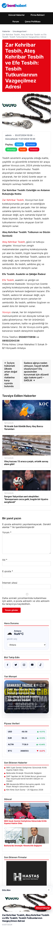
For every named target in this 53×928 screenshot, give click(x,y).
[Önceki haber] (37, 684)
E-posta (7, 571)
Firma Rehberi (38, 15)
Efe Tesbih (8, 280)
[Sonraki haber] (44, 684)
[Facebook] (7, 665)
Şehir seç (12, 639)
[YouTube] (32, 665)
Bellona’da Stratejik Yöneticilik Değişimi (24, 773)
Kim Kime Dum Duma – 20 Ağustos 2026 (24, 790)
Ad (4, 559)
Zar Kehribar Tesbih (13, 199)
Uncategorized (19, 31)
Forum (16, 21)
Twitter (19, 144)
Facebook (31, 144)
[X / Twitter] (15, 665)
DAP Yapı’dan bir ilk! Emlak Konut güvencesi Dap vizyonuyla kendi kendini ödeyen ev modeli (26, 778)
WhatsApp (11, 149)
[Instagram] (24, 665)
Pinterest (34, 149)
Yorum (6, 532)
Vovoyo (6, 312)
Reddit (22, 149)
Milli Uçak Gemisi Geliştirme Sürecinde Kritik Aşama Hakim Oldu (26, 768)
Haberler (6, 31)
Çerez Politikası (32, 21)
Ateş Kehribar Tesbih (13, 241)
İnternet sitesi (9, 582)
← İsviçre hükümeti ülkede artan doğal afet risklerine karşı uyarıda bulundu (10, 374)
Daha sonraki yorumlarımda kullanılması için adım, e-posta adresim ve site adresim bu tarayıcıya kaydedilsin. (25, 601)
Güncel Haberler (16, 15)
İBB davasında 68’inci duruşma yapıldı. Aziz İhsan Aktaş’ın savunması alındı (25, 785)
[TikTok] (40, 665)
